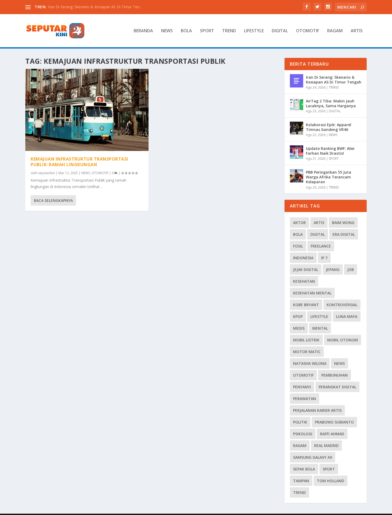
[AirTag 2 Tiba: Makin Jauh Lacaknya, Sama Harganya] (296, 104)
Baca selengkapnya (53, 200)
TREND (229, 31)
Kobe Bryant (306, 304)
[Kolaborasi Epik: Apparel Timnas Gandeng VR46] (296, 128)
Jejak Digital (305, 269)
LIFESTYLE (254, 31)
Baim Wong (343, 222)
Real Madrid (326, 445)
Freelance (321, 246)
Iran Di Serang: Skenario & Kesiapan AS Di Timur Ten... (95, 6)
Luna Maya (346, 316)
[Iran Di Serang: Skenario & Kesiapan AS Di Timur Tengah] (296, 80)
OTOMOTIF (307, 31)
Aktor (299, 222)
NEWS (167, 31)
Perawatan (304, 398)
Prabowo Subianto (334, 422)
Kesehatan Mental (312, 293)
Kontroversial (342, 304)
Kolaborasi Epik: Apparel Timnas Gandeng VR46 (328, 127)
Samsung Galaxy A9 (312, 457)
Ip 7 (324, 257)
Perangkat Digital (337, 386)
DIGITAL (280, 31)
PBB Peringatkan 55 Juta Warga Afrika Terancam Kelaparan (328, 177)
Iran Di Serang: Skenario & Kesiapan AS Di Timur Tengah (333, 80)
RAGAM (335, 31)
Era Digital (344, 234)
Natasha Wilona (309, 363)
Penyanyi (302, 386)
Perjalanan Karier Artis (317, 410)
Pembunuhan (334, 375)
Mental (320, 328)
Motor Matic (307, 351)
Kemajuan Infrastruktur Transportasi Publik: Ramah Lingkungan (79, 161)
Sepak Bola (304, 469)
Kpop (298, 316)
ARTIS (357, 31)
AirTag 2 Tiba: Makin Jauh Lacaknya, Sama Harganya (331, 103)
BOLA (186, 31)
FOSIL (298, 246)
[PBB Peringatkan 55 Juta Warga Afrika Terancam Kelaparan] (296, 175)
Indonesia (303, 257)
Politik (300, 422)
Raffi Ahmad (332, 433)
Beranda (143, 31)
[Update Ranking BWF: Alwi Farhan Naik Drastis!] (296, 152)
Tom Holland (330, 480)
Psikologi (302, 433)
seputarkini (46, 173)
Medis (299, 328)
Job (350, 269)
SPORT (207, 31)
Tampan (301, 480)
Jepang (332, 269)
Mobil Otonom (342, 339)
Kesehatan (304, 281)
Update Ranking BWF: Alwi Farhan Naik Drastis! (330, 151)
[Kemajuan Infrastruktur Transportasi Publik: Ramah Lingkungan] (87, 110)
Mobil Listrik (306, 339)
